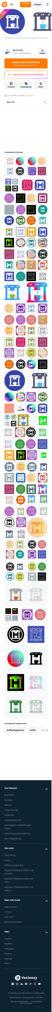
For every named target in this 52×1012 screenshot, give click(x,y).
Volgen (42, 53)
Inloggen (37, 4)
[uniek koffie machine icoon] (14, 362)
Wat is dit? (29, 95)
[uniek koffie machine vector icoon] (14, 169)
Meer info (11, 105)
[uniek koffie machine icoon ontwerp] (14, 229)
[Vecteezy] (4, 4)
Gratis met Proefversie (26, 63)
